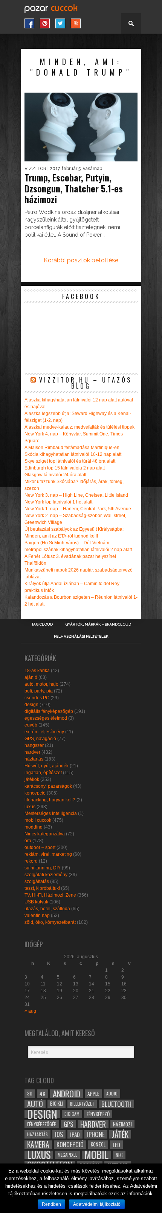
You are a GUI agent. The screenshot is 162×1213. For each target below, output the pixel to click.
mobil (96, 1155)
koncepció (35, 793)
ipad (75, 1134)
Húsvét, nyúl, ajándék (46, 765)
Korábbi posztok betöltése (81, 260)
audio (112, 1093)
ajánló (30, 677)
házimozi (122, 1124)
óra (27, 840)
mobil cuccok (37, 820)
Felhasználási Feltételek (81, 636)
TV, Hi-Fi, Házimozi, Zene (50, 895)
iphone (96, 1134)
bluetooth (116, 1104)
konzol (98, 1144)
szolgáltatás (36, 881)
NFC (119, 1155)
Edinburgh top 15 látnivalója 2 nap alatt (64, 468)
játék (120, 1134)
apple (93, 1093)
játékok (31, 779)
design (31, 704)
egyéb (30, 725)
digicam (71, 1114)
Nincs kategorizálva (44, 834)
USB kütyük (36, 902)
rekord (31, 861)
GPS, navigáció (40, 738)
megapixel (67, 1154)
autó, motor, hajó (41, 684)
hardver (32, 752)
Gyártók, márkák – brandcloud (98, 624)
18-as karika (37, 670)
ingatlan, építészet (43, 772)
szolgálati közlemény (45, 874)
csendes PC (36, 697)
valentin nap (37, 915)
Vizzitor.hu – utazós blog (85, 382)
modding (33, 827)
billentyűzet (82, 1103)
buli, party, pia (38, 691)
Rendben (51, 1204)
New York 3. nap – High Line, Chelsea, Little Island (76, 495)
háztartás (33, 759)
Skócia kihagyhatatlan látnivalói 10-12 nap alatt (72, 454)
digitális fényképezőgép (48, 711)
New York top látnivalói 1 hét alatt (58, 502)
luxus (29, 806)
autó (35, 1104)
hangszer (34, 745)
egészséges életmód (45, 718)
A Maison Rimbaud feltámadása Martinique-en (71, 447)
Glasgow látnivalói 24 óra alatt (55, 474)
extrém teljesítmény (44, 731)
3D (29, 1093)
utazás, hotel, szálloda (47, 908)
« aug (30, 1011)
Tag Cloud (42, 624)
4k (43, 1093)
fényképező (98, 1114)
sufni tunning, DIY (42, 868)
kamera (38, 1144)
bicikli (56, 1103)
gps (68, 1124)
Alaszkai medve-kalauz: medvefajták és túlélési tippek (79, 427)
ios (59, 1134)
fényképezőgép (42, 1124)
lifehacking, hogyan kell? (49, 799)
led (116, 1144)
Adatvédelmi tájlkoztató (97, 1204)
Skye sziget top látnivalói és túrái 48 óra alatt (69, 461)
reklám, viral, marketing (48, 854)
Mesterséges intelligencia (50, 813)
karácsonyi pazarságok (48, 786)
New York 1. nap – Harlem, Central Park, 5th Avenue (77, 508)
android (66, 1093)
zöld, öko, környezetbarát (50, 922)
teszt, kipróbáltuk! (42, 888)
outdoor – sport (39, 847)
